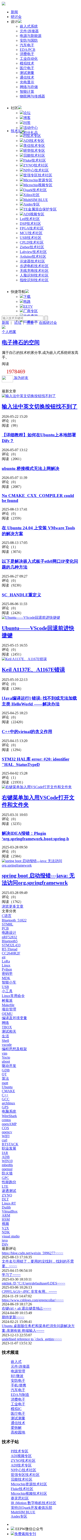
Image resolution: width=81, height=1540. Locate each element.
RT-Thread (9, 949)
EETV (28, 306)
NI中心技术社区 (23, 1470)
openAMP (9, 1124)
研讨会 (16, 17)
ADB (6, 1157)
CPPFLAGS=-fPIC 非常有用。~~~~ (29, 1291)
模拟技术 (27, 63)
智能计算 (27, 91)
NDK (6, 1232)
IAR (5, 1153)
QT (4, 1074)
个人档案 (9, 332)
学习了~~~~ (11, 1275)
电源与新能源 (30, 36)
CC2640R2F (11, 953)
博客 (27, 118)
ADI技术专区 (21, 1465)
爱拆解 (16, 1428)
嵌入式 (16, 1362)
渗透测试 (9, 1191)
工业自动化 (29, 59)
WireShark (9, 1116)
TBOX (7, 1027)
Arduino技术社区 (33, 256)
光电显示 (27, 82)
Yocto (6, 1057)
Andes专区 (19, 1516)
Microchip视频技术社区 (29, 1493)
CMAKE (8, 1091)
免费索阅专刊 (25, 1534)
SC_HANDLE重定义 (21, 595)
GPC (5, 1178)
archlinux (8, 1103)
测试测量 (27, 73)
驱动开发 (9, 1066)
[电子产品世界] (3, 4)
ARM (6, 1215)
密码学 (7, 973)
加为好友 (20, 378)
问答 (27, 123)
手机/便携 (18, 1385)
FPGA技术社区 (32, 228)
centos (6, 1120)
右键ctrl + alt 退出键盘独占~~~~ (26, 1308)
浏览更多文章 (12, 906)
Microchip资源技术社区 (29, 1484)
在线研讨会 (48, 322)
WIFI (5, 1136)
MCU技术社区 (31, 233)
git (3, 957)
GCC (5, 1099)
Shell (5, 1041)
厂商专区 (30, 311)
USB (5, 987)
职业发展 (9, 1148)
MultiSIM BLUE (23, 1512)
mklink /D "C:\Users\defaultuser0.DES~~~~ (33, 1283)
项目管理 (9, 1009)
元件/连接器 (29, 31)
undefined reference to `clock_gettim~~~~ (32, 1339)
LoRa (6, 961)
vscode (7, 1045)
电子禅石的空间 (21, 342)
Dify (5, 1244)
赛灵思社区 (20, 1498)
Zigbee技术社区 (32, 247)
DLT (5, 1199)
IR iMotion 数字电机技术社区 (33, 1503)
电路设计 (9, 932)
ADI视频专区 (21, 1456)
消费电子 (27, 54)
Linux (6, 965)
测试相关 (9, 1031)
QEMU (7, 1014)
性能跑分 (9, 1182)
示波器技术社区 (32, 261)
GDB (6, 1070)
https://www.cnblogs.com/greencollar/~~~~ (33, 1300)
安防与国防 (29, 40)
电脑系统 (9, 1111)
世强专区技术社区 (25, 1475)
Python (7, 969)
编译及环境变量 (14, 1018)
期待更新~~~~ (13, 1317)
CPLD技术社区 (32, 242)
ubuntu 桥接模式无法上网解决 (30, 468)
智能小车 (9, 982)
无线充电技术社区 (34, 271)
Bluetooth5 (10, 941)
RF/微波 (17, 1376)
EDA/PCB (27, 50)
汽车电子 (27, 45)
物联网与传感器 (32, 96)
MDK (6, 978)
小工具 (7, 991)
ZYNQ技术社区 (23, 1460)
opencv (7, 1132)
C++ (5, 1095)
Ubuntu (7, 1087)
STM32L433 (11, 945)
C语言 (6, 916)
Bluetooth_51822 (14, 920)
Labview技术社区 (33, 252)
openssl (7, 1169)
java (5, 1240)
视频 (5, 1224)
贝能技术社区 (21, 1479)
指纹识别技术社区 (34, 280)
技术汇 (16, 131)
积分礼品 (30, 132)
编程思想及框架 (14, 1049)
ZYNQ (7, 1195)
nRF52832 (9, 937)
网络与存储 (29, 87)
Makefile (8, 1005)
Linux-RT (9, 1203)
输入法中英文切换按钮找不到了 (39, 406)
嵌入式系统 (29, 26)
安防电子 (18, 1380)
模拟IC (16, 1409)
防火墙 (7, 1173)
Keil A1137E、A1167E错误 (33, 670)
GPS (5, 1107)
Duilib (6, 1207)
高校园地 (18, 1432)
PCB (5, 928)
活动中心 (30, 128)
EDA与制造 (20, 1395)
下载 (27, 296)
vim (4, 1053)
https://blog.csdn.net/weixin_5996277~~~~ (32, 1253)
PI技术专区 (19, 1451)
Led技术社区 (30, 219)
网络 (5, 1023)
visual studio (11, 1236)
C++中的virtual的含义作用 (27, 731)
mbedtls (7, 1165)
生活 (5, 1036)
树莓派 (7, 1000)
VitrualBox (10, 1211)
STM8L (7, 924)
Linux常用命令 (13, 996)
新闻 (14, 12)
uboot (6, 1061)
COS (5, 1128)
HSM (6, 1219)
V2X (5, 1228)
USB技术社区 (30, 238)
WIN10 (7, 1161)
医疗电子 (27, 68)
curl (4, 1140)
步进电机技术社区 (34, 266)
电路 (27, 301)
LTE (5, 1186)
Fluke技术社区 (22, 1489)
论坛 (27, 113)
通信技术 (27, 77)
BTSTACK (10, 1144)
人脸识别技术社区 (34, 275)
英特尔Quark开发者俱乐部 (31, 1508)
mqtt (5, 1083)
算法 (5, 1078)
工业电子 (18, 1404)
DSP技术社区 (30, 223)
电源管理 (18, 1371)
